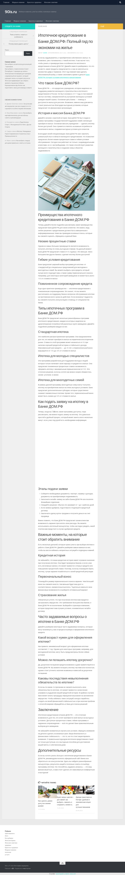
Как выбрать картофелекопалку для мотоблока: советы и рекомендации (18, 115)
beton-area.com (70, 874)
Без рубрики (9, 838)
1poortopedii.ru (60, 874)
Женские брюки (10, 840)
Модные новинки (18, 2)
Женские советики (50, 2)
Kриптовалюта (9, 833)
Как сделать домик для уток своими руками (45, 803)
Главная (6, 2)
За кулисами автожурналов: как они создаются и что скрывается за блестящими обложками (18, 106)
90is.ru (11, 11)
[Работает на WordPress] (13, 868)
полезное (42, 26)
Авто (6, 836)
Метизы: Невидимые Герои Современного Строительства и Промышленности (18, 133)
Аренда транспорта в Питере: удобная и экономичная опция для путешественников (84, 802)
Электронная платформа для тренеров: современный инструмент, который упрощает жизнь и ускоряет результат (18, 76)
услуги (7, 855)
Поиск (7, 50)
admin (45, 53)
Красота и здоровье (34, 2)
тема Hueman (27, 868)
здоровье (8, 845)
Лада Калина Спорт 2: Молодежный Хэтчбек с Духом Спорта (18, 124)
